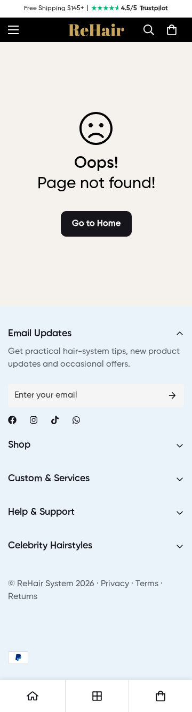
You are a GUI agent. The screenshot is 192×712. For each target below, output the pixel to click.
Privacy (115, 584)
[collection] (97, 696)
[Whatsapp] (76, 420)
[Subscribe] (172, 395)
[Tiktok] (55, 420)
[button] (148, 30)
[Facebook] (12, 420)
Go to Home (96, 224)
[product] (32, 696)
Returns (22, 597)
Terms (146, 584)
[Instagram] (33, 420)
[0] (171, 30)
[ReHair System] (96, 30)
